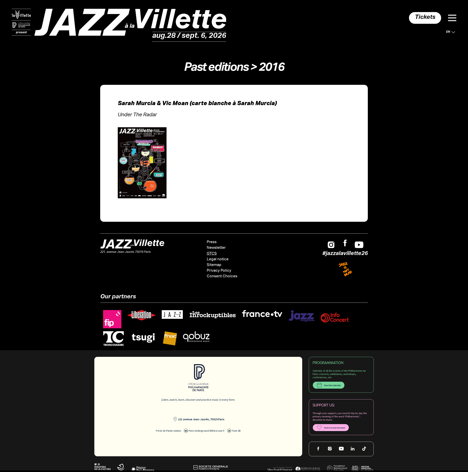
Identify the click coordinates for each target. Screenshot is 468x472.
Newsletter (216, 248)
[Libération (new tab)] (141, 315)
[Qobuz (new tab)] (196, 337)
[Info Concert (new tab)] (335, 318)
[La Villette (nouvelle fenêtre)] (21, 14)
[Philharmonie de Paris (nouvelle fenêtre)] (21, 25)
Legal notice (218, 259)
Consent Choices (222, 276)
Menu (452, 18)
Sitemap (214, 265)
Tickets (425, 18)
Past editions (216, 68)
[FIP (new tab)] (112, 319)
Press (212, 242)
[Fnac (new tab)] (170, 338)
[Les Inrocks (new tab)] (212, 315)
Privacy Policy (219, 271)
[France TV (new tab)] (262, 314)
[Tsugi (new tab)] (143, 338)
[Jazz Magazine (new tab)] (301, 316)
